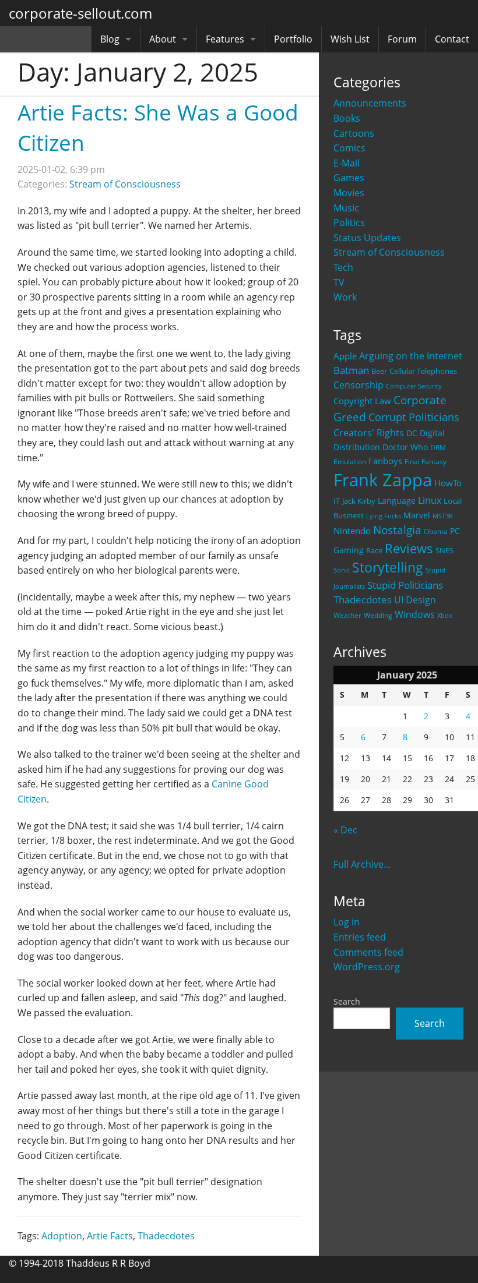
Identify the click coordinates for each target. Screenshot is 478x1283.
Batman (351, 370)
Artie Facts (110, 1235)
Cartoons (353, 133)
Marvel (416, 515)
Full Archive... (362, 864)
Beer (379, 371)
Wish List (350, 39)
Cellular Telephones (423, 371)
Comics (349, 148)
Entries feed (359, 937)
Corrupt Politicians (413, 417)
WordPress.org (366, 966)
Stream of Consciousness (389, 252)
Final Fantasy (426, 461)
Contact (452, 39)
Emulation (349, 461)
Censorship (358, 385)
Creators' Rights (368, 432)
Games (348, 177)
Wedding (378, 615)
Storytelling (387, 568)
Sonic (341, 569)
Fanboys (385, 460)
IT (336, 501)
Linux (429, 500)
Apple (345, 356)
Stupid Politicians (405, 585)
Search (346, 1001)
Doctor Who (405, 447)
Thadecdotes (362, 599)
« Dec (345, 829)
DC (411, 433)
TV (339, 282)
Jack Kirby (358, 501)
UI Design (415, 599)
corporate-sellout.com (80, 13)
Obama (436, 531)
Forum (402, 39)
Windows (415, 614)
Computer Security (414, 386)
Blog (109, 39)
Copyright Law (362, 401)
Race (374, 550)
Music (346, 208)
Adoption (61, 1235)
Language (397, 500)
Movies (348, 192)
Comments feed (368, 952)
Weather (347, 615)
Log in (346, 922)
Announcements (369, 103)
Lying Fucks (383, 516)
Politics (349, 222)
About (162, 39)
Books (346, 118)
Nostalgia (397, 530)
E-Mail (346, 163)
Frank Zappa (382, 480)
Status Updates (367, 237)
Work (345, 297)
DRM (438, 448)
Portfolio (293, 39)
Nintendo (352, 530)
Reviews (409, 548)
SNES (444, 550)
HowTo (448, 483)
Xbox (444, 615)
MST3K (443, 516)
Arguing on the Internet (410, 355)
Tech (343, 267)
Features (225, 39)
